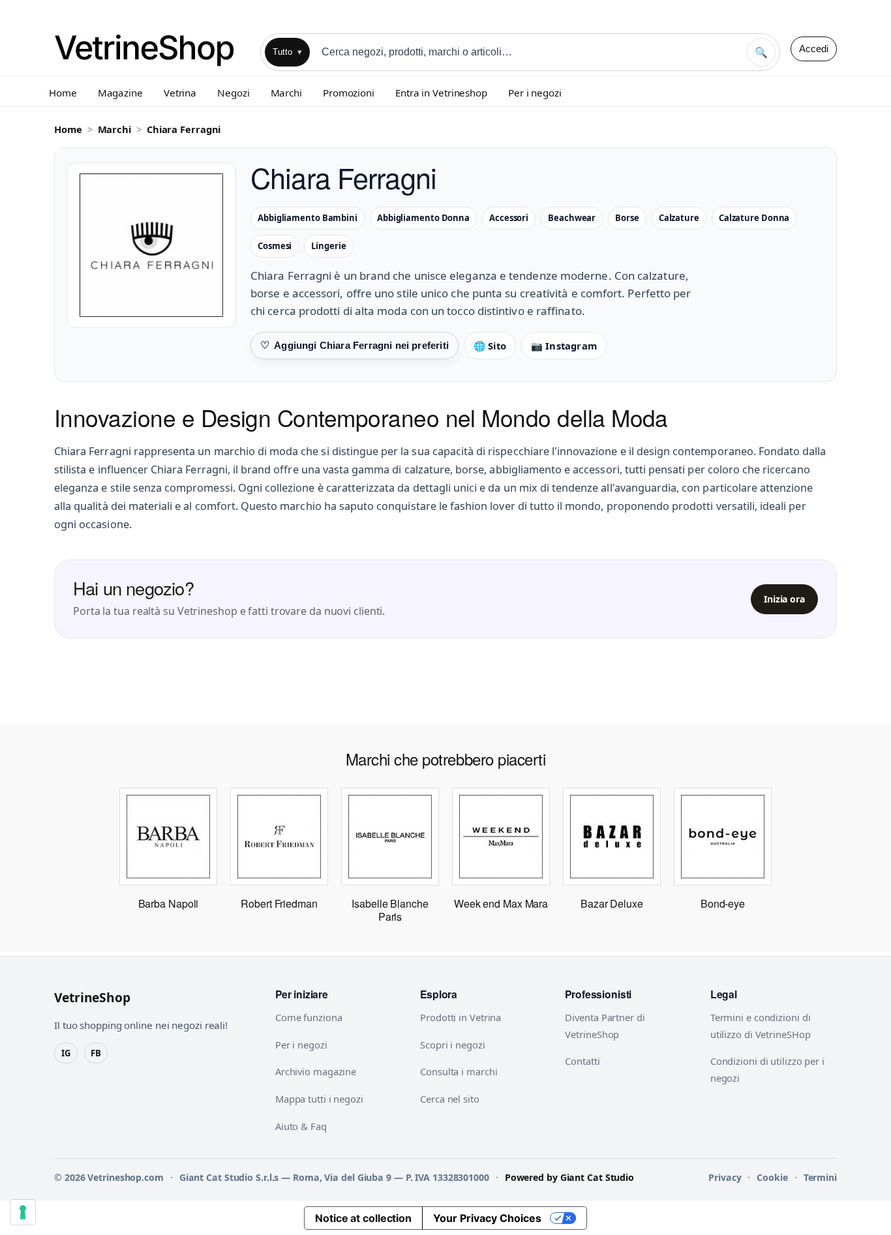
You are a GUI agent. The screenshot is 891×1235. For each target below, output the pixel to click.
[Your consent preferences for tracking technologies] (22, 1212)
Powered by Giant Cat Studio (569, 1177)
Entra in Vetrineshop (441, 92)
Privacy (724, 1177)
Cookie (772, 1177)
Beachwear (572, 218)
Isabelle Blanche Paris (390, 910)
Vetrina (180, 92)
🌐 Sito (490, 345)
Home (63, 92)
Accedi (813, 48)
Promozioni (348, 92)
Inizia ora (784, 599)
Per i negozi (535, 92)
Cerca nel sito (449, 1098)
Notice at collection (363, 1218)
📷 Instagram (564, 345)
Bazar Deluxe (612, 903)
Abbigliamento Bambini (307, 218)
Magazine (120, 92)
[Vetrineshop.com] (152, 48)
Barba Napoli (168, 903)
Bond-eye (723, 903)
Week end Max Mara (501, 903)
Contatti (582, 1060)
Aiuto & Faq (301, 1126)
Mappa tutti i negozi (319, 1098)
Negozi (233, 92)
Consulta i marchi (458, 1071)
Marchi (286, 92)
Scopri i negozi (452, 1044)
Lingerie (328, 246)
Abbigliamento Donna (423, 218)
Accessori (508, 218)
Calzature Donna (754, 218)
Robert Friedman (279, 903)
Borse (627, 218)
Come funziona (308, 1017)
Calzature (679, 218)
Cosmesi (275, 246)
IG (65, 1053)
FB (96, 1053)
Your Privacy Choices (487, 1218)
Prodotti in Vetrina (460, 1017)
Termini (820, 1177)
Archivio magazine (315, 1071)
